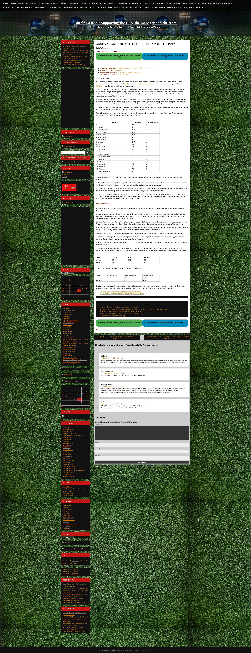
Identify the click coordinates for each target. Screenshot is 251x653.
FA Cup (83, 560)
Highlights (64, 3)
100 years (5, 3)
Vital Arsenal (67, 474)
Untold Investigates (71, 8)
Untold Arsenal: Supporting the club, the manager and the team (125, 23)
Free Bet (65, 452)
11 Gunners (66, 427)
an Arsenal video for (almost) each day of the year (135, 68)
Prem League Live (68, 518)
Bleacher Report (68, 444)
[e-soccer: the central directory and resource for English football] (65, 542)
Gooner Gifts (67, 454)
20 (74, 291)
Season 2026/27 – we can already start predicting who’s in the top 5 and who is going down (133, 309)
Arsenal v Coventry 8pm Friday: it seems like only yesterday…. (122, 313)
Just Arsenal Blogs (69, 460)
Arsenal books (44, 3)
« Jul (63, 298)
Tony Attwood (121, 51)
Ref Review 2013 (158, 3)
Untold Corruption (54, 8)
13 (74, 288)
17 (63, 291)
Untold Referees (114, 8)
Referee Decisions (69, 520)
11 (67, 288)
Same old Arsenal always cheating (112, 316)
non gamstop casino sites (70, 574)
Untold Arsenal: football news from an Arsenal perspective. (23, 8)
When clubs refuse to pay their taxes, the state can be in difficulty (163, 8)
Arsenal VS (66, 442)
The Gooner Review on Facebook (73, 470)
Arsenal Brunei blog (69, 433)
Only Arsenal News (69, 464)
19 (70, 291)
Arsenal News (67, 437)
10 (63, 288)
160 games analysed (17, 3)
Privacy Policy (122, 3)
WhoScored (100, 86)
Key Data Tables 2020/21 (78, 3)
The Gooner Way (68, 472)
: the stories (117, 70)
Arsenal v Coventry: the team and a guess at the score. (120, 307)
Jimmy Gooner (67, 456)
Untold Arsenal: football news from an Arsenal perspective (210, 3)
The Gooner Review (69, 468)
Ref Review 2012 (145, 3)
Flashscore (66, 448)
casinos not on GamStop (70, 570)
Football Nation (68, 450)
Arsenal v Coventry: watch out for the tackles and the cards (121, 311)
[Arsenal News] (67, 136)
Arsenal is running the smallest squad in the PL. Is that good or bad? (167, 337)
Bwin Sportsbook (68, 493)
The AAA (168, 3)
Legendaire (66, 462)
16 (86, 288)
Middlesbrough (66, 563)
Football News (67, 509)
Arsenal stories (107, 330)
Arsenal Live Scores (68, 202)
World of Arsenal (68, 477)
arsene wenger (75, 561)
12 (70, 288)
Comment (98, 425)
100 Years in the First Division (117, 75)
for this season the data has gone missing (139, 84)
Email (97, 449)
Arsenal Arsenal (68, 429)
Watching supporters (130, 8)
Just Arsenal (67, 458)
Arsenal (64, 177)
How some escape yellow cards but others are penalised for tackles (120, 292)
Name (97, 442)
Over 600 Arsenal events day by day (128, 72)
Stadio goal (66, 528)
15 (82, 288)
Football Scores (68, 495)
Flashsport (66, 507)
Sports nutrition (68, 526)
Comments (54, 3)
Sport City (66, 522)
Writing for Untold (196, 8)
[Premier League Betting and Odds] (74, 549)
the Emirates (73, 563)
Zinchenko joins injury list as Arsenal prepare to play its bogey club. (117, 337)
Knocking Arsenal (95, 3)
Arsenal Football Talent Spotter (73, 435)
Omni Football (67, 516)
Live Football (67, 512)
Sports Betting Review (70, 524)
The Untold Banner (180, 3)
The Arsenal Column (69, 466)
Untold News (101, 8)
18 (67, 291)
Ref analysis (133, 3)
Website (97, 455)
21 (78, 291)
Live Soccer (66, 514)
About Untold (31, 3)
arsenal (66, 560)
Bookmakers (67, 446)
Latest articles (108, 3)
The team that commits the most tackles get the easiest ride (122, 294)
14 (78, 288)
